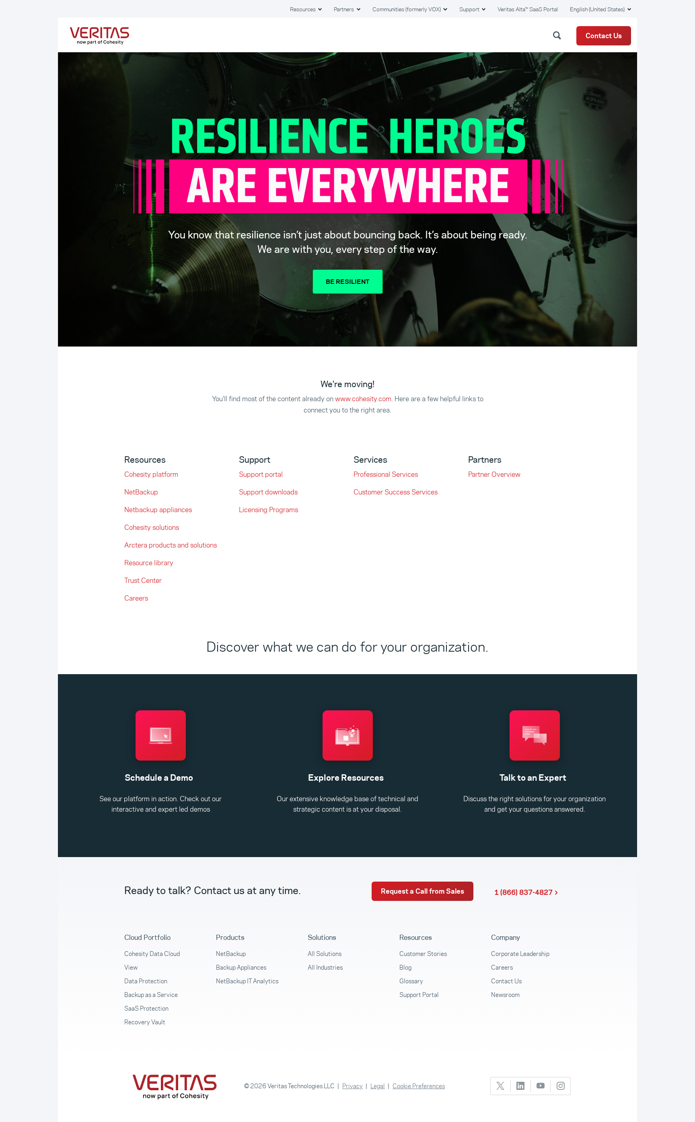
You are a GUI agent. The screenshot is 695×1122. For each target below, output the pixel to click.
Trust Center (143, 580)
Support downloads (268, 492)
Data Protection (145, 981)
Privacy (352, 1086)
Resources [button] (303, 9)
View (131, 967)
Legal (377, 1086)
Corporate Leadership (520, 954)
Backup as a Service (151, 995)
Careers (136, 598)
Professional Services (386, 474)
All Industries (325, 967)
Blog (405, 967)
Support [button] (470, 9)
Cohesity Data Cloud (152, 954)
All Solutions (324, 954)
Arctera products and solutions (170, 545)
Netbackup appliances (158, 510)
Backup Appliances (241, 967)
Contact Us (604, 36)
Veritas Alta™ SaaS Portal (528, 9)
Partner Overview (494, 474)
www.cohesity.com (363, 399)
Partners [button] (344, 9)
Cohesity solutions (151, 527)
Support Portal (419, 995)
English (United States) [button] (598, 9)
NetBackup (141, 492)
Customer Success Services (396, 492)
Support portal (261, 474)
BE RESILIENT (348, 281)
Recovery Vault (144, 1022)
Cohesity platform (151, 474)
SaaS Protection (146, 1008)
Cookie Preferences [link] (419, 1086)
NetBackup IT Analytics (247, 981)
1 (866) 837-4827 (523, 892)
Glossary (411, 981)
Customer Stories (423, 954)
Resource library (148, 563)
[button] (558, 35)
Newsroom (505, 995)
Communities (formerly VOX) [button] (407, 9)
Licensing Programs (268, 510)
